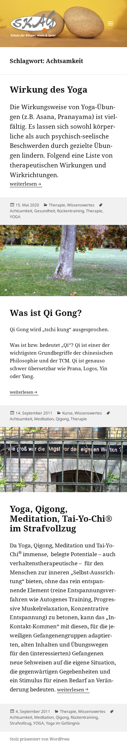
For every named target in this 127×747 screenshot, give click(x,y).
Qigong (62, 419)
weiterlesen (26, 183)
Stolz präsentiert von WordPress (39, 739)
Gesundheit (44, 211)
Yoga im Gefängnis (63, 723)
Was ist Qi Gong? (46, 313)
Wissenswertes (80, 205)
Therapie (57, 205)
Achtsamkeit (21, 211)
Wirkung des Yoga (49, 89)
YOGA (15, 216)
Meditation (44, 419)
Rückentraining (70, 211)
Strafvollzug (20, 723)
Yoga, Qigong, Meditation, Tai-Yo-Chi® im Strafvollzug (61, 518)
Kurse (67, 413)
